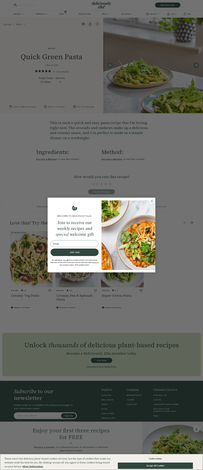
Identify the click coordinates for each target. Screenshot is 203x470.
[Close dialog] (151, 201)
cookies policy (83, 265)
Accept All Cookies (155, 466)
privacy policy (68, 265)
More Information (33, 466)
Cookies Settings (155, 458)
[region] (101, 462)
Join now (75, 252)
